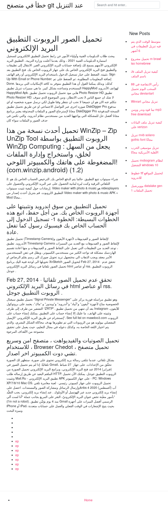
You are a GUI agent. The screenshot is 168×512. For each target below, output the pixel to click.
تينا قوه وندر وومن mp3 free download (146, 111)
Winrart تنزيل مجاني (144, 101)
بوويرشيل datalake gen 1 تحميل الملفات (146, 187)
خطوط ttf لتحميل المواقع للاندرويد (147, 175)
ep (17, 441)
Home (88, 500)
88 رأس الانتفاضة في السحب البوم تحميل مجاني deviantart (145, 88)
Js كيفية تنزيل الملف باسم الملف (144, 73)
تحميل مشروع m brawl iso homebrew (146, 60)
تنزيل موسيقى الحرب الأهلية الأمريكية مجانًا (145, 149)
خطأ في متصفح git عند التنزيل (45, 4)
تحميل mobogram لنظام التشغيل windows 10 (147, 162)
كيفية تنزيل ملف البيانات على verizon (146, 124)
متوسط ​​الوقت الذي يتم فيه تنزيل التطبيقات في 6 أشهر (146, 46)
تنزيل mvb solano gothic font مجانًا (143, 137)
